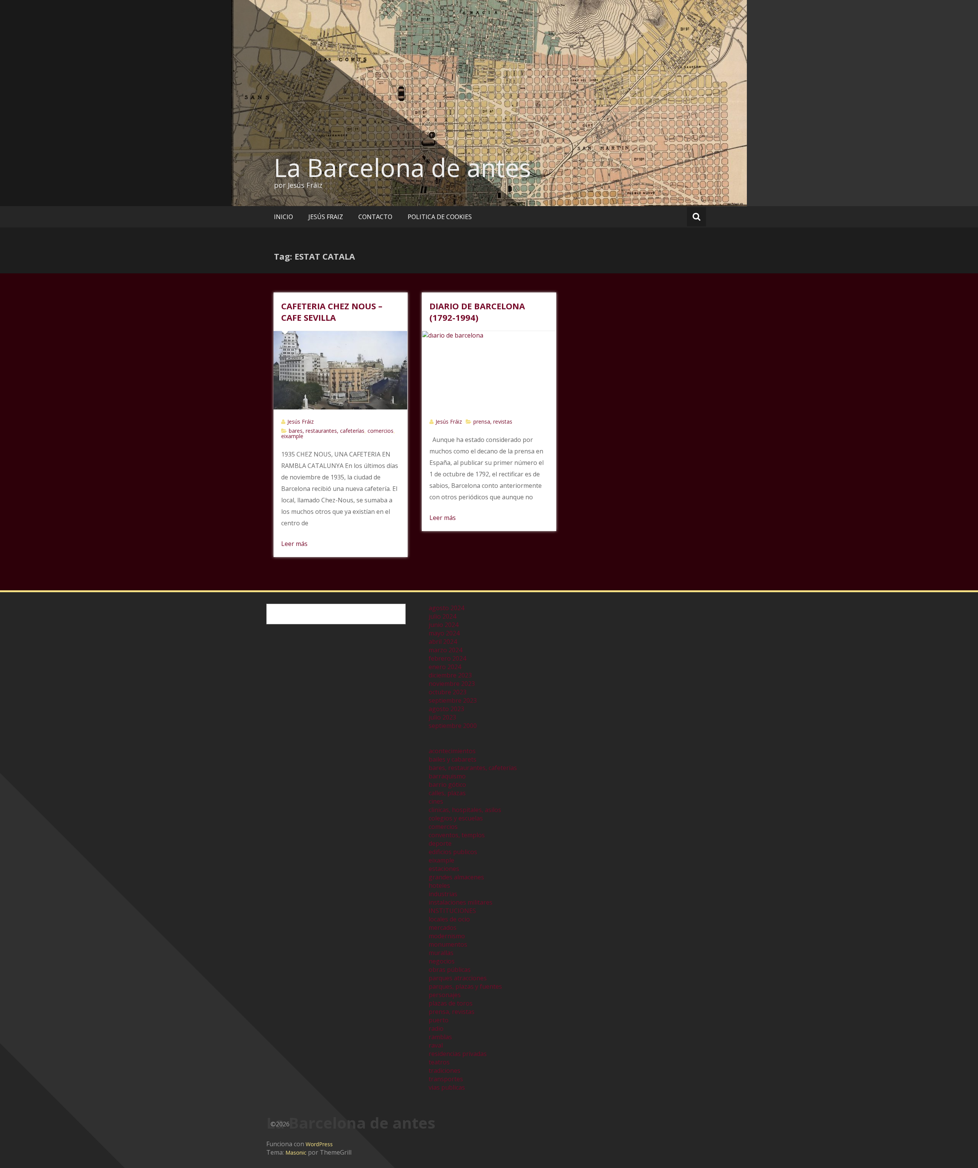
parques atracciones (458, 978)
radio (436, 1028)
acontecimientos (452, 751)
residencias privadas (458, 1053)
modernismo (447, 936)
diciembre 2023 (450, 675)
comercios (380, 430)
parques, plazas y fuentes (465, 986)
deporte (440, 843)
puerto (439, 1020)
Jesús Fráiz (300, 421)
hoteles (439, 885)
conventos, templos (457, 835)
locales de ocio (449, 919)
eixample (292, 436)
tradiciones (444, 1070)
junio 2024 (443, 625)
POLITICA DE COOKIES (440, 217)
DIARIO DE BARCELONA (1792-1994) (477, 311)
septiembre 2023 (453, 700)
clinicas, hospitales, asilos (465, 810)
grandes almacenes (456, 877)
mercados (443, 927)
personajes (445, 995)
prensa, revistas (492, 421)
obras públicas (450, 969)
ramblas (440, 1037)
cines (436, 801)
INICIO (283, 217)
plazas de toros (451, 1003)
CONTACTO (375, 217)
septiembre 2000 (453, 725)
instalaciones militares (460, 902)
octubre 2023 (447, 692)
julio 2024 (442, 616)
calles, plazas (447, 793)
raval (436, 1045)
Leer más (294, 543)
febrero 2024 (447, 658)
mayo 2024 (444, 633)
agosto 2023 (446, 709)
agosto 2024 (446, 608)
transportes (446, 1079)
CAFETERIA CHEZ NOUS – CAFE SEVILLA (331, 311)
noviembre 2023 (452, 683)
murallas (441, 953)
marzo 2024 (445, 650)
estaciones (444, 868)
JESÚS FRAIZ (325, 217)
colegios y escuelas (456, 818)
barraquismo (447, 776)
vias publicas (447, 1087)
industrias (443, 894)
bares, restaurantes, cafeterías (326, 430)
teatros (439, 1062)
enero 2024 (445, 667)
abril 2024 (443, 641)
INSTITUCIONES (452, 910)
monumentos (448, 944)
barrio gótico (447, 784)
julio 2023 (442, 717)
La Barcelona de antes (402, 167)
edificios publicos (453, 852)
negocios (442, 961)
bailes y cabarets (452, 759)
